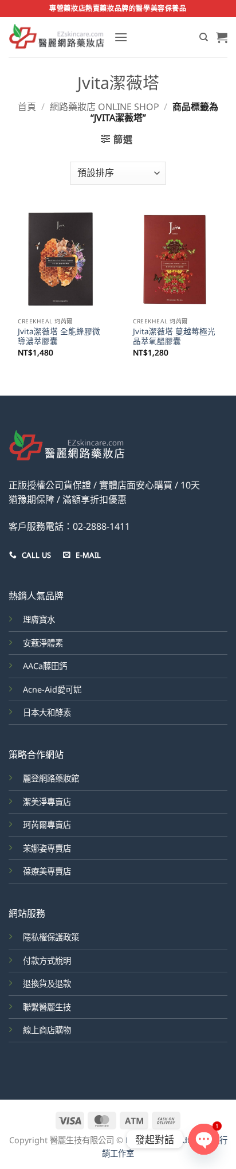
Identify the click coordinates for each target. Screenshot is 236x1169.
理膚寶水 (39, 619)
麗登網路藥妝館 (51, 778)
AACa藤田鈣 (45, 665)
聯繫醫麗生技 (47, 1007)
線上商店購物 (47, 1030)
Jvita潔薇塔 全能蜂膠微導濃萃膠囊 (59, 336)
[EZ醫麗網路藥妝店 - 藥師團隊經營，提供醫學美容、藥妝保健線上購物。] (57, 37)
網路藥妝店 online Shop (104, 106)
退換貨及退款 (47, 983)
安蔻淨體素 (43, 643)
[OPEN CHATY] (203, 1139)
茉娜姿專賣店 (47, 848)
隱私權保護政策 (51, 937)
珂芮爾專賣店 (47, 824)
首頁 (27, 106)
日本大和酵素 (47, 712)
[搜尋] (203, 37)
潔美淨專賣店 (47, 801)
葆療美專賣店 (47, 871)
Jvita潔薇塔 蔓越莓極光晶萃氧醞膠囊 (174, 336)
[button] (121, 37)
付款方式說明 (47, 960)
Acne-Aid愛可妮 (52, 689)
